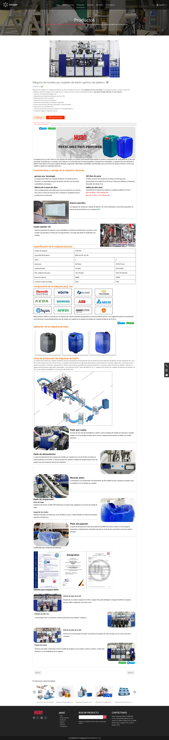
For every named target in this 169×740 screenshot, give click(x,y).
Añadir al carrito (56, 117)
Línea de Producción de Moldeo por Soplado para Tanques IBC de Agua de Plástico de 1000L (45, 702)
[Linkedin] (41, 717)
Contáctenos (110, 5)
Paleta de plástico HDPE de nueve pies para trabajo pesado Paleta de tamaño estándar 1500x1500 (123, 702)
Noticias (90, 5)
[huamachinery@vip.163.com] (166, 375)
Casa (57, 5)
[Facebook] (34, 717)
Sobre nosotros (68, 5)
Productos (80, 5)
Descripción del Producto (41, 124)
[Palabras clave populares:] (105, 717)
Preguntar (38, 117)
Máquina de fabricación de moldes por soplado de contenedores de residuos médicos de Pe (65, 702)
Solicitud (99, 5)
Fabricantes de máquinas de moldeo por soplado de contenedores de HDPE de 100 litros (104, 702)
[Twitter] (45, 717)
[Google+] (37, 717)
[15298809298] (166, 370)
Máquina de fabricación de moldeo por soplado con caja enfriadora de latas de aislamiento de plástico (84, 702)
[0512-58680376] (166, 365)
